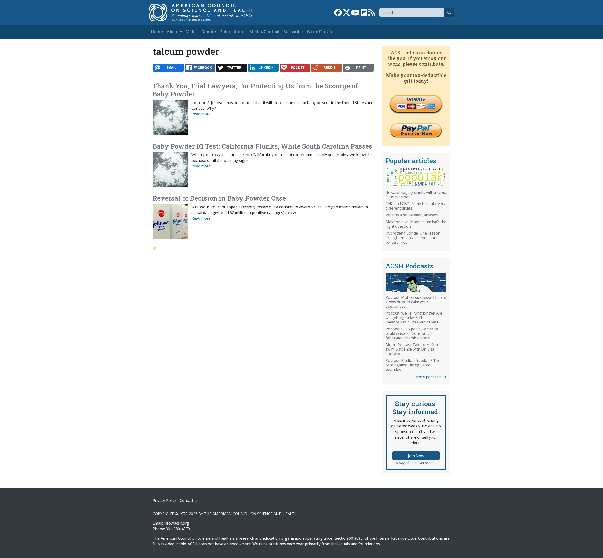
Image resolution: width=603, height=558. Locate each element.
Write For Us (319, 31)
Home (157, 31)
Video (192, 31)
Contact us (189, 500)
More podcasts (429, 377)
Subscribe (293, 31)
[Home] (206, 12)
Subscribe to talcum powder (154, 248)
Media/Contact (264, 31)
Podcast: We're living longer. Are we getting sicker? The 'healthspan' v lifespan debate (414, 318)
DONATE (416, 99)
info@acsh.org (176, 523)
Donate (208, 31)
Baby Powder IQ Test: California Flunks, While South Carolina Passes (262, 146)
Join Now (416, 455)
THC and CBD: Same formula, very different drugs (415, 206)
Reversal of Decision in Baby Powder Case (219, 198)
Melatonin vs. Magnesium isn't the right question (416, 224)
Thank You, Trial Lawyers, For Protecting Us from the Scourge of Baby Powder (255, 89)
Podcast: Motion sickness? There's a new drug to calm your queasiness (416, 302)
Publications (232, 31)
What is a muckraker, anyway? (412, 215)
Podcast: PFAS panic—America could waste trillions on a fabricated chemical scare (412, 333)
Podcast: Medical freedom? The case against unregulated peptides (413, 365)
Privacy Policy (164, 500)
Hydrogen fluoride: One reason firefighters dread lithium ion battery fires (413, 237)
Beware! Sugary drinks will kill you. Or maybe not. (416, 194)
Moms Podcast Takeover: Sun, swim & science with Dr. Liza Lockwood (412, 349)
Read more (201, 114)
